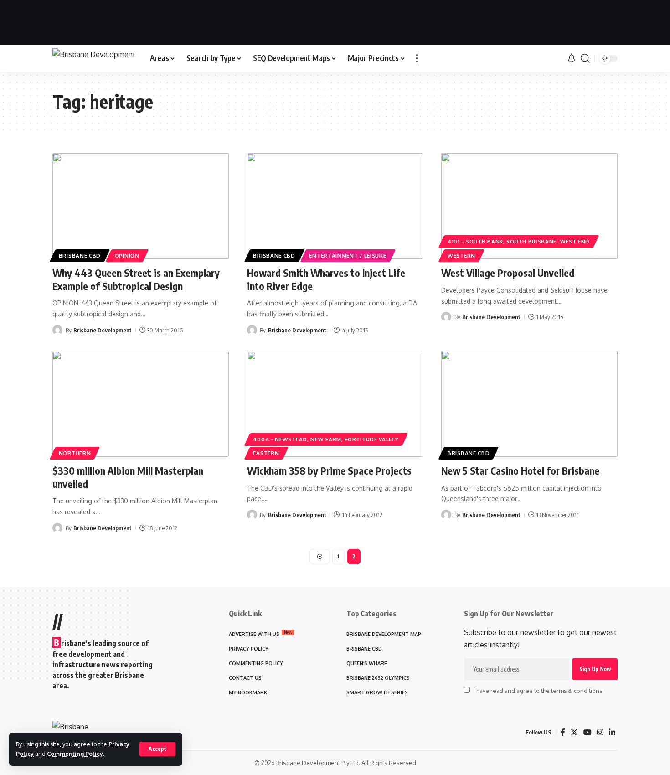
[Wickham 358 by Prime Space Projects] (335, 404)
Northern (75, 453)
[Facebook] (562, 732)
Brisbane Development (102, 330)
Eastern (266, 453)
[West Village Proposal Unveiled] (529, 206)
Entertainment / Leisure (347, 255)
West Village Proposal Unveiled (507, 272)
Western (461, 255)
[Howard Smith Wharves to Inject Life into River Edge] (335, 206)
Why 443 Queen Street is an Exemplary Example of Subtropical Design (136, 279)
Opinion (127, 255)
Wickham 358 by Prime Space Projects (329, 470)
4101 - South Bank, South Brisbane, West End (519, 241)
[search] (585, 58)
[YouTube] (587, 732)
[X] (574, 732)
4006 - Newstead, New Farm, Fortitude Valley (325, 439)
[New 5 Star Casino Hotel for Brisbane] (529, 404)
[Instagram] (600, 732)
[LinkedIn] (612, 732)
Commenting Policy (75, 753)
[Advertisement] (335, 20)
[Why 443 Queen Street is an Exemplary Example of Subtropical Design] (140, 206)
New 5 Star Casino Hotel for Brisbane (520, 470)
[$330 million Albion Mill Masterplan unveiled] (140, 404)
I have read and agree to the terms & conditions (538, 690)
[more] (417, 58)
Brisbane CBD (80, 255)
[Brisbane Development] (93, 58)
